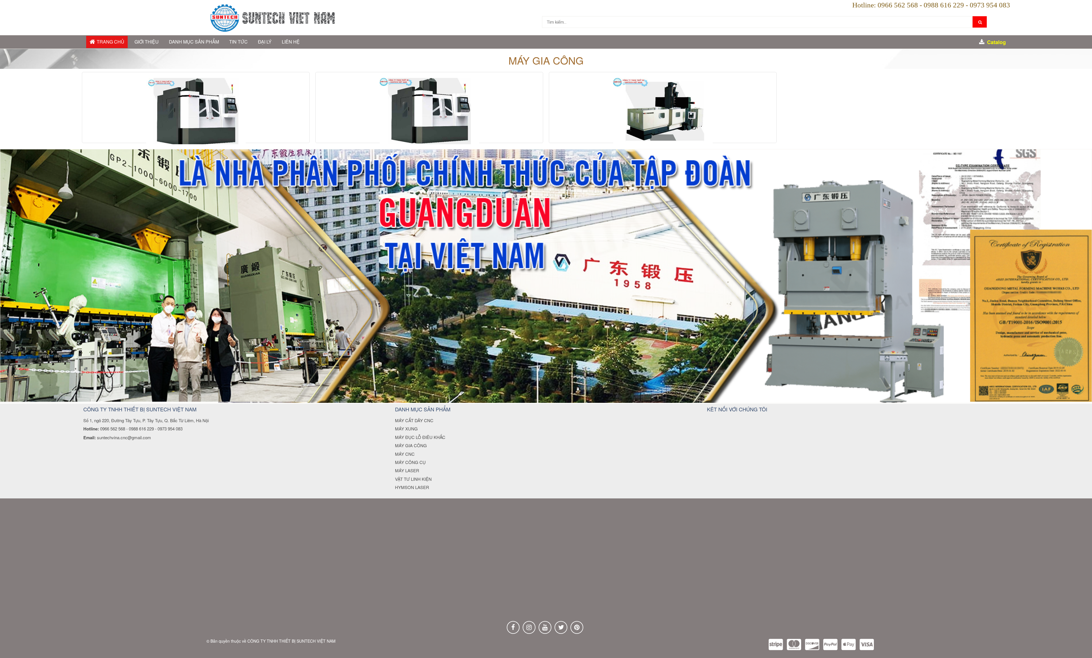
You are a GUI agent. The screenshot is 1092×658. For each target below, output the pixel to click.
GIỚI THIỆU (147, 41)
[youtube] (545, 627)
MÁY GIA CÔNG (411, 445)
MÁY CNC (405, 454)
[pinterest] (576, 627)
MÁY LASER (407, 470)
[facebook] (513, 627)
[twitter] (561, 627)
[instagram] (529, 627)
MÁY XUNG (406, 429)
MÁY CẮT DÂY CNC (414, 420)
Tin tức (238, 41)
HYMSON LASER (412, 487)
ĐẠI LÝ (265, 41)
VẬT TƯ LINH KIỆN (413, 479)
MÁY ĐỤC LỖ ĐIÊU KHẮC (420, 437)
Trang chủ (110, 41)
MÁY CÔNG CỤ (410, 462)
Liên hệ (291, 41)
